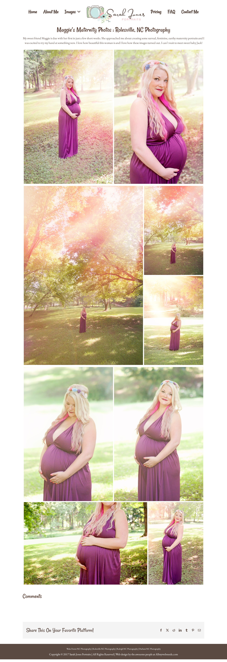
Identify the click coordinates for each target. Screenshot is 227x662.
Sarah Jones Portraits (80, 654)
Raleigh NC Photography (127, 648)
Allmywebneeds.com (167, 654)
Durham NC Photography (150, 648)
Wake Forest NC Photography (79, 648)
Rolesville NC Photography (104, 648)
